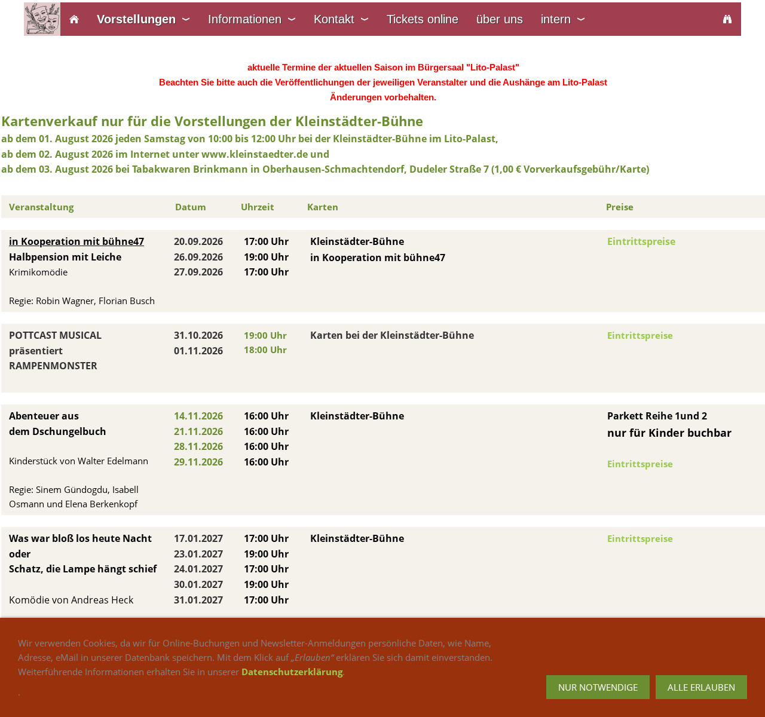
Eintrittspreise (641, 241)
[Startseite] (74, 19)
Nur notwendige (598, 687)
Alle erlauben (701, 687)
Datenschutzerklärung (291, 672)
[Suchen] (727, 19)
